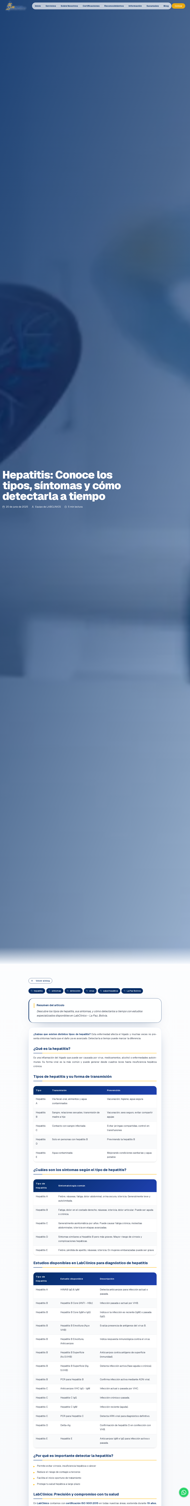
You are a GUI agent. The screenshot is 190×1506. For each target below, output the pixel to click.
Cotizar (178, 6)
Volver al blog (43, 980)
